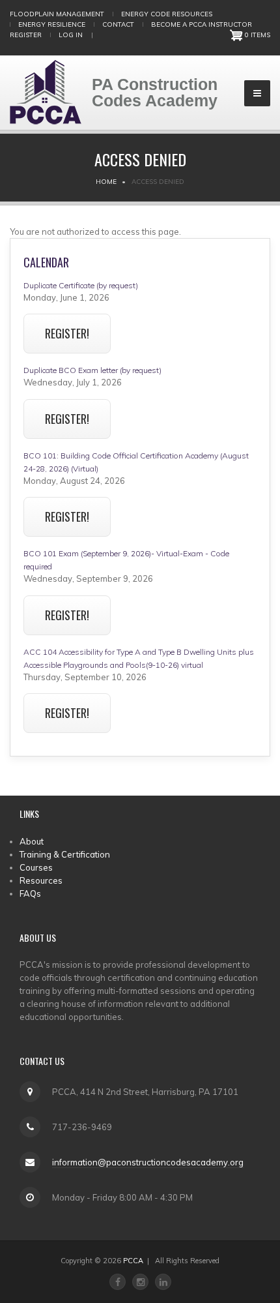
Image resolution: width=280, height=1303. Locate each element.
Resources (41, 880)
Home (106, 181)
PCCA (133, 1260)
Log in (71, 35)
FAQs (30, 893)
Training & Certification (65, 854)
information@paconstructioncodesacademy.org (148, 1162)
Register (26, 35)
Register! (67, 333)
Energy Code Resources (166, 14)
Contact (118, 24)
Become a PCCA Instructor (201, 24)
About (32, 841)
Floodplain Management (57, 14)
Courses (36, 867)
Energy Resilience (51, 24)
